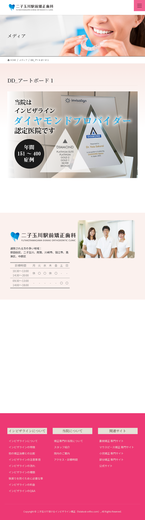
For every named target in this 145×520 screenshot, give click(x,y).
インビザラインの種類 (22, 472)
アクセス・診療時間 (66, 459)
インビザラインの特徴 (22, 447)
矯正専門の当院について (68, 441)
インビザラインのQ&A (22, 491)
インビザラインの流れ (22, 466)
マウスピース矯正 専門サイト (116, 447)
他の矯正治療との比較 (22, 453)
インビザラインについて (23, 441)
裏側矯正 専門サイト (111, 441)
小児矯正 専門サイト (111, 453)
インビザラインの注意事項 (24, 459)
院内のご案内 (62, 453)
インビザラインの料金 (22, 484)
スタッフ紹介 (62, 447)
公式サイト (106, 466)
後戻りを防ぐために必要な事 (26, 478)
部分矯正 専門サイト (111, 459)
